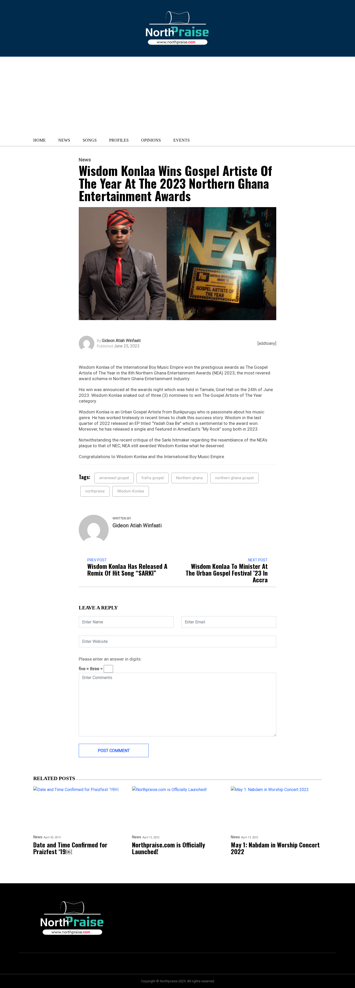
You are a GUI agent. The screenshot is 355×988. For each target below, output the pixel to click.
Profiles (119, 140)
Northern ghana (189, 478)
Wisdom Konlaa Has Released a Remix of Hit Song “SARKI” (127, 569)
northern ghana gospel (234, 478)
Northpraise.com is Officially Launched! (168, 848)
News (64, 140)
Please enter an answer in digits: (110, 659)
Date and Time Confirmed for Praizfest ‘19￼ (70, 848)
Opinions (151, 140)
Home (39, 140)
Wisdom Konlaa (130, 491)
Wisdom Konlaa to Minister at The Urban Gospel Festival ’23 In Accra (227, 573)
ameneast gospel (114, 478)
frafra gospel (152, 478)
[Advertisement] (150, 95)
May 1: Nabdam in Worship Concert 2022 (275, 848)
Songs (90, 140)
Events (181, 140)
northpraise (95, 491)
